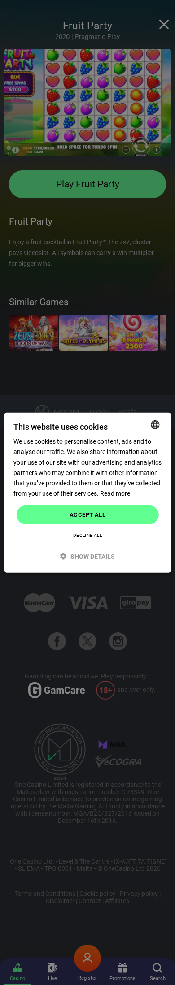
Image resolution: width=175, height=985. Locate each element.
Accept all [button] (87, 514)
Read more (115, 493)
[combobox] (154, 424)
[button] (87, 556)
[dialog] (87, 493)
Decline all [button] (87, 534)
